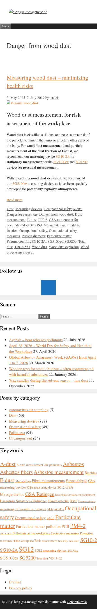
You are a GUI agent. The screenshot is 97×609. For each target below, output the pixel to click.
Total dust (42, 558)
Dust (10, 208)
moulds (59, 509)
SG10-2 (88, 539)
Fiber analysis (23, 481)
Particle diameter (33, 235)
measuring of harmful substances (23, 508)
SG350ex (72, 551)
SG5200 (82, 161)
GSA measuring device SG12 (46, 487)
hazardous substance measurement (75, 495)
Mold (50, 509)
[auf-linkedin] (48, 287)
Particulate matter (59, 235)
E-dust (32, 219)
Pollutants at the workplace (31, 533)
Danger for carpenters (22, 214)
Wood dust (39, 246)
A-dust (77, 208)
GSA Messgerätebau (50, 225)
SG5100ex (61, 161)
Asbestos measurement (59, 471)
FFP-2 (42, 219)
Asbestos (73, 464)
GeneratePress (77, 601)
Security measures (68, 541)
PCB (65, 526)
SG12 (26, 549)
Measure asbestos (86, 501)
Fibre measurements (48, 480)
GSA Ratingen (39, 493)
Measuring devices (28, 208)
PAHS (50, 518)
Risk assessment (46, 540)
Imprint (15, 582)
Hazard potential (58, 501)
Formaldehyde (76, 480)
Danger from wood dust (56, 214)
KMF (73, 501)
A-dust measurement (29, 465)
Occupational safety (58, 208)
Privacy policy (20, 587)
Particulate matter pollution (38, 526)
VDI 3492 (55, 558)
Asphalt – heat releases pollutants (36, 339)
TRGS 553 (22, 246)
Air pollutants (53, 465)
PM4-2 (77, 525)
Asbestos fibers (16, 471)
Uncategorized (20, 438)
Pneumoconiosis (18, 241)
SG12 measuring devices (51, 550)
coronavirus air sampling (29, 409)
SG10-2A (63, 156)
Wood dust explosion (64, 246)
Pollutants (17, 432)
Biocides (91, 472)
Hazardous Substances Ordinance (23, 500)
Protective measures (65, 533)
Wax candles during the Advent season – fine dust (48, 380)
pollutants (6, 533)
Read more (14, 199)
